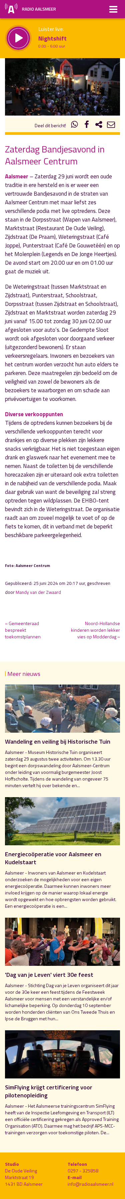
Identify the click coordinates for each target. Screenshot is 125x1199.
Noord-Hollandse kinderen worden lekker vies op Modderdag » (95, 630)
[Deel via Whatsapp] (74, 125)
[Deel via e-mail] (111, 125)
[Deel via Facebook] (86, 125)
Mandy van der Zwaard (38, 592)
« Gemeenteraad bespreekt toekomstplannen (23, 630)
